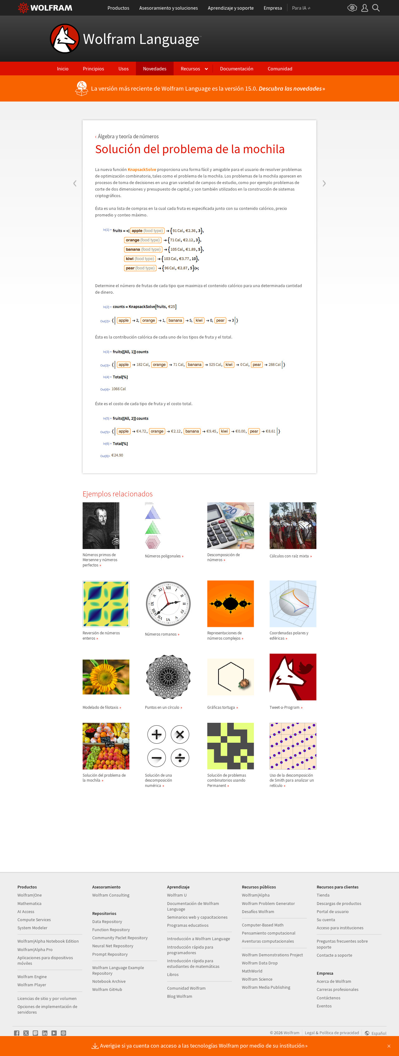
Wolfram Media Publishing (266, 987)
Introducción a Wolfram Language (198, 938)
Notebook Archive (109, 981)
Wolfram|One (29, 895)
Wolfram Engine (32, 976)
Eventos (324, 1006)
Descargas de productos (339, 903)
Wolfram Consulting (110, 895)
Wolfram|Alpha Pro (35, 949)
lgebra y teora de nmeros (128, 136)
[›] (324, 146)
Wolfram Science (257, 979)
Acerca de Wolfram (334, 981)
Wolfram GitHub (107, 989)
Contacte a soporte (334, 955)
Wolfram (292, 1032)
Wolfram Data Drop (260, 963)
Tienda (323, 895)
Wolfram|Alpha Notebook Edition (48, 941)
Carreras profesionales (337, 989)
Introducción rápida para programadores (190, 949)
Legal (310, 1032)
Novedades (154, 68)
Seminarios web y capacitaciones (197, 917)
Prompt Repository (110, 954)
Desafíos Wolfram (258, 911)
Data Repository (107, 921)
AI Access (25, 911)
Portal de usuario (333, 911)
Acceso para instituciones (340, 928)
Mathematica (29, 903)
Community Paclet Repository (120, 937)
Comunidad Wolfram (186, 988)
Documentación (236, 68)
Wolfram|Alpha (256, 895)
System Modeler (32, 928)
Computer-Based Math (263, 925)
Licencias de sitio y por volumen (47, 998)
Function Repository (111, 929)
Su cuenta (326, 919)
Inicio (63, 68)
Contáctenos (328, 998)
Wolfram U (177, 895)
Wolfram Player (31, 984)
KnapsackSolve (142, 169)
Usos (123, 68)
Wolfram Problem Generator (268, 903)
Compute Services (34, 919)
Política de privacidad (339, 1032)
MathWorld (252, 971)
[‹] (75, 146)
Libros (173, 974)
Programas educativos (188, 925)
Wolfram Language (142, 38)
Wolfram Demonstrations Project (272, 955)
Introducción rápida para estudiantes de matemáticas (193, 963)
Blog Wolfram (179, 996)
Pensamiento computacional (269, 933)
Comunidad (280, 68)
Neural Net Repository (112, 946)
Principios (93, 68)
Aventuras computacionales (268, 941)
